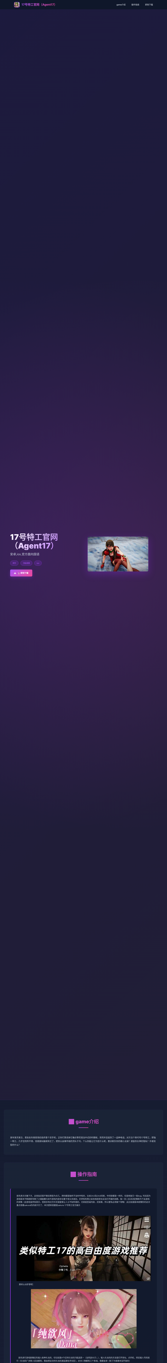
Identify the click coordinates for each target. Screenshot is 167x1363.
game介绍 (121, 4)
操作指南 (135, 4)
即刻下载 (149, 4)
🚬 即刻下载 (23, 573)
